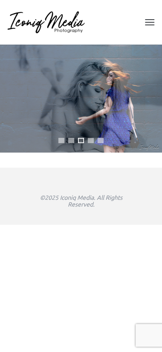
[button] (61, 140)
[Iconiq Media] (46, 22)
